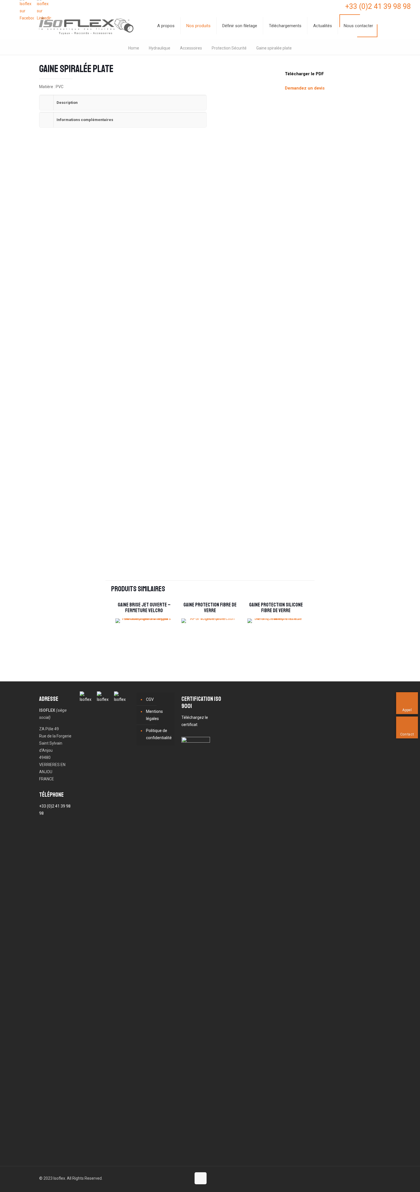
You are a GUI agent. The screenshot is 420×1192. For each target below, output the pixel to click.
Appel (407, 710)
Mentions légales (154, 715)
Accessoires (191, 48)
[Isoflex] (86, 26)
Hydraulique (159, 48)
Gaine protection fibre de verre (210, 607)
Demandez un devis (305, 88)
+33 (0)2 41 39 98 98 (378, 6)
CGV (150, 699)
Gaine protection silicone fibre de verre (276, 607)
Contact (407, 734)
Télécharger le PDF (304, 73)
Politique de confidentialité (159, 734)
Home (133, 48)
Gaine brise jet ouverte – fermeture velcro (144, 607)
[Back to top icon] (201, 1178)
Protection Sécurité (229, 48)
